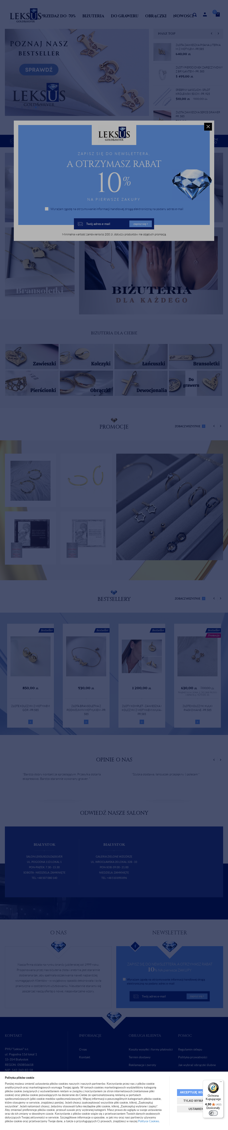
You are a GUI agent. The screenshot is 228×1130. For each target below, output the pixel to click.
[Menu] (221, 1082)
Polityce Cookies (148, 1121)
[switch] (213, 1113)
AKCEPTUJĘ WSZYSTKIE (197, 1092)
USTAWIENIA (197, 1109)
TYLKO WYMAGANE (197, 1100)
